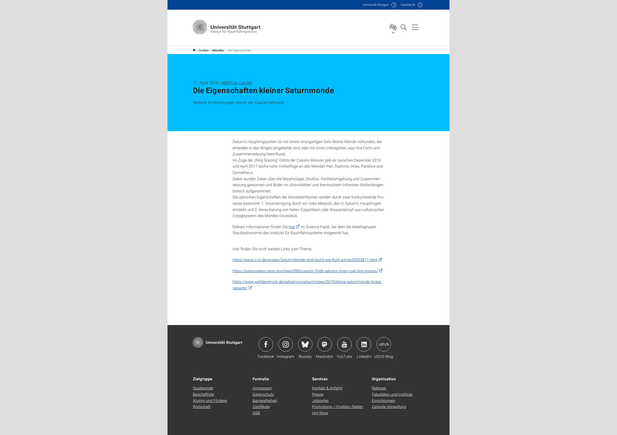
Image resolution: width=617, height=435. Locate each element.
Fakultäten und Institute (392, 394)
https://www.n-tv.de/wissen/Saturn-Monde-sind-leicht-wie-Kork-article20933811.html (305, 259)
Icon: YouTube (344, 344)
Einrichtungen (383, 400)
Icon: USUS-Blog (383, 344)
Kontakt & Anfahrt (327, 387)
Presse (317, 394)
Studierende (203, 387)
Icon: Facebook (266, 344)
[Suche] (403, 27)
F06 (408, 5)
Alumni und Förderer (210, 400)
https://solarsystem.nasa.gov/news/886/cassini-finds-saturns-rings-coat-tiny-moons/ (305, 270)
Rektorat (379, 387)
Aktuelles (218, 50)
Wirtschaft (201, 406)
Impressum (262, 387)
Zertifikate (261, 406)
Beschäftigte (203, 394)
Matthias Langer (237, 82)
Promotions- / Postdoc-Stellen (337, 406)
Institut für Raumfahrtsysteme (194, 50)
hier (292, 226)
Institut (203, 50)
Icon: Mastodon (324, 344)
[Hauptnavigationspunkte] (415, 27)
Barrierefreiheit (265, 400)
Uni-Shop (320, 412)
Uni (376, 5)
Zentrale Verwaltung (389, 406)
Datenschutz (263, 394)
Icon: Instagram (285, 344)
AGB (256, 412)
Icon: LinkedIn (364, 344)
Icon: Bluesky (305, 344)
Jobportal (320, 400)
